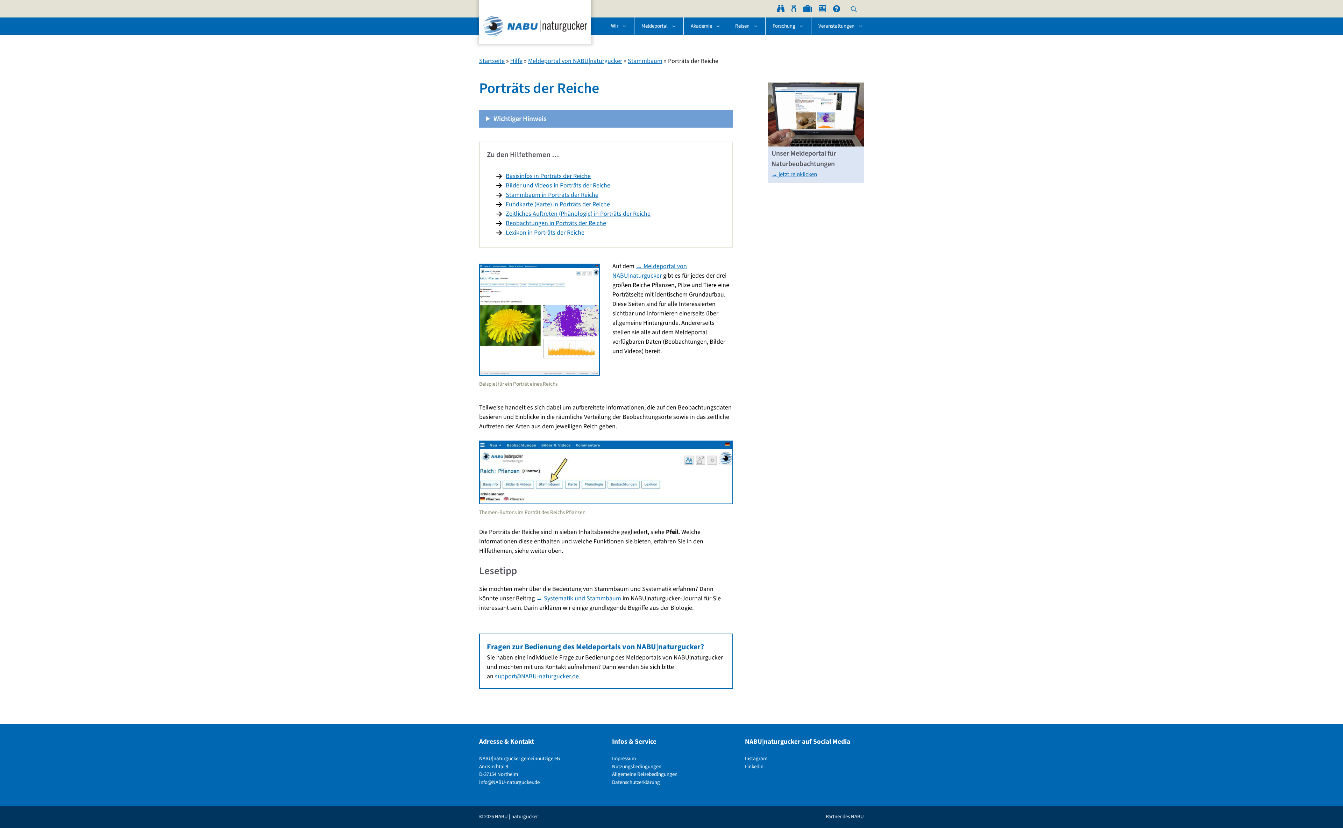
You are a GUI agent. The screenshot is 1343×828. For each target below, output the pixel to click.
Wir (614, 26)
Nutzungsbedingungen (636, 766)
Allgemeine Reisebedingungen (644, 774)
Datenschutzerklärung (636, 782)
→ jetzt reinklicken (794, 174)
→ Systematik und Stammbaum (578, 598)
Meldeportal (654, 26)
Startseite (492, 61)
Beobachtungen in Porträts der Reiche (556, 223)
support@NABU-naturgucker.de (537, 676)
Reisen (742, 26)
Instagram (756, 758)
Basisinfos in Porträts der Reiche (548, 176)
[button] (854, 9)
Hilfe (516, 61)
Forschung (784, 26)
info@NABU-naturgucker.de (509, 782)
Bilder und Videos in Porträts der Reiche (558, 185)
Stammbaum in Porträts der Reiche (552, 195)
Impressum (624, 758)
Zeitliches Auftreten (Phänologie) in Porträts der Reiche (578, 213)
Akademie (701, 26)
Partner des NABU (845, 816)
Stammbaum (645, 61)
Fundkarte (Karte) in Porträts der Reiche (558, 204)
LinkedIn (754, 766)
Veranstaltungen (836, 26)
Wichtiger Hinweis (520, 119)
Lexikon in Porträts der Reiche (545, 232)
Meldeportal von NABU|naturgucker (575, 61)
